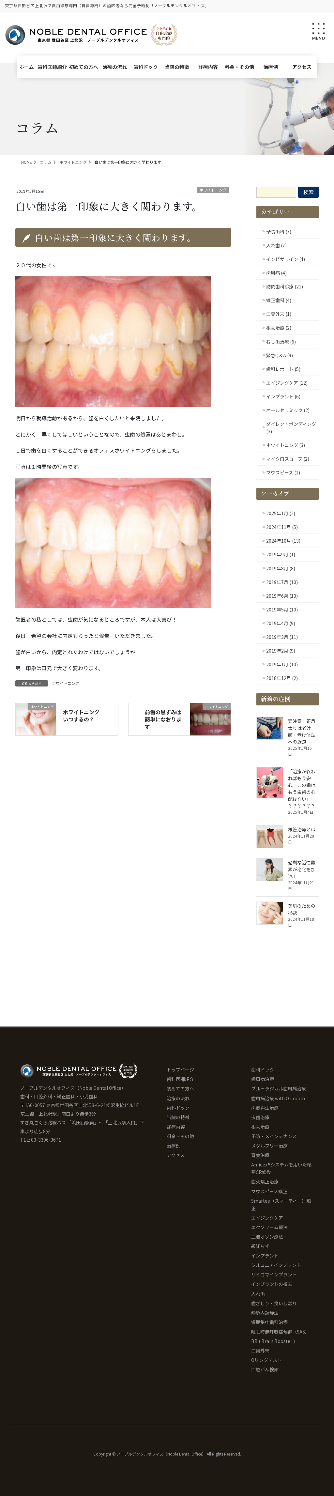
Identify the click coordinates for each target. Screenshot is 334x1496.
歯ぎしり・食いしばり (274, 1303)
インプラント (265, 1255)
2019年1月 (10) (282, 664)
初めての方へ (83, 66)
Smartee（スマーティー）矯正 (281, 1204)
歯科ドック (145, 66)
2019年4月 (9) (280, 623)
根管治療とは (301, 829)
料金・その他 (239, 66)
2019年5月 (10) (282, 609)
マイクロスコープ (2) (287, 458)
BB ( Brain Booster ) (273, 1341)
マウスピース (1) (283, 472)
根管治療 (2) (278, 327)
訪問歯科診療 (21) (284, 286)
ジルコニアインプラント (276, 1265)
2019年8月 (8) (280, 568)
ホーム (26, 66)
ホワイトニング (213, 190)
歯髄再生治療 (265, 1107)
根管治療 (260, 1126)
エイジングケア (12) (287, 382)
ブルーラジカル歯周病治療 (278, 1088)
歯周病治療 (262, 1079)
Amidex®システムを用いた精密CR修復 (281, 1168)
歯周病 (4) (276, 273)
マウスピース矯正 (269, 1191)
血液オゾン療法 (267, 1236)
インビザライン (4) (285, 259)
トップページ (180, 1069)
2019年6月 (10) (282, 596)
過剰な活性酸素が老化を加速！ (301, 869)
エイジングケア (267, 1217)
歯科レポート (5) (283, 369)
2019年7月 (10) (282, 582)
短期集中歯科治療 (269, 1322)
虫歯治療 (260, 1117)
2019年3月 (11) (282, 637)
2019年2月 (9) (280, 650)
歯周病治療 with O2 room (278, 1098)
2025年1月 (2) (280, 513)
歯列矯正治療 (265, 1181)
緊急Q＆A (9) (279, 355)
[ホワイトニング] (36, 716)
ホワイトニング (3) (285, 445)
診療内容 (208, 66)
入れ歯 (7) (276, 245)
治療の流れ (114, 66)
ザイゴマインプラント (274, 1274)
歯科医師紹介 (52, 66)
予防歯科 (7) (278, 231)
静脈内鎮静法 (265, 1312)
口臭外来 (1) (278, 314)
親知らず (260, 1246)
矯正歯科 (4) (278, 300)
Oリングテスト (266, 1360)
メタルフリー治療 (269, 1145)
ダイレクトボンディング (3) (291, 428)
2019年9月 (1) (280, 554)
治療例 (270, 66)
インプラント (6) (283, 396)
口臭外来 (260, 1350)
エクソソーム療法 (269, 1227)
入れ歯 (258, 1293)
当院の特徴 (177, 66)
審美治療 (260, 1155)
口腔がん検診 (265, 1369)
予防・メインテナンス (274, 1136)
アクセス (301, 66)
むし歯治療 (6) (281, 341)
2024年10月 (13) (283, 540)
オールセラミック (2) (288, 410)
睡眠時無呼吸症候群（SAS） (280, 1331)
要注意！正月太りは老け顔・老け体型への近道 (301, 731)
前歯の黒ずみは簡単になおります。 (163, 719)
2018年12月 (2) (282, 678)
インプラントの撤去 (271, 1284)
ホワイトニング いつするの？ (84, 715)
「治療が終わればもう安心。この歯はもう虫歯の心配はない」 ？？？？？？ (301, 788)
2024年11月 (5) (282, 527)
